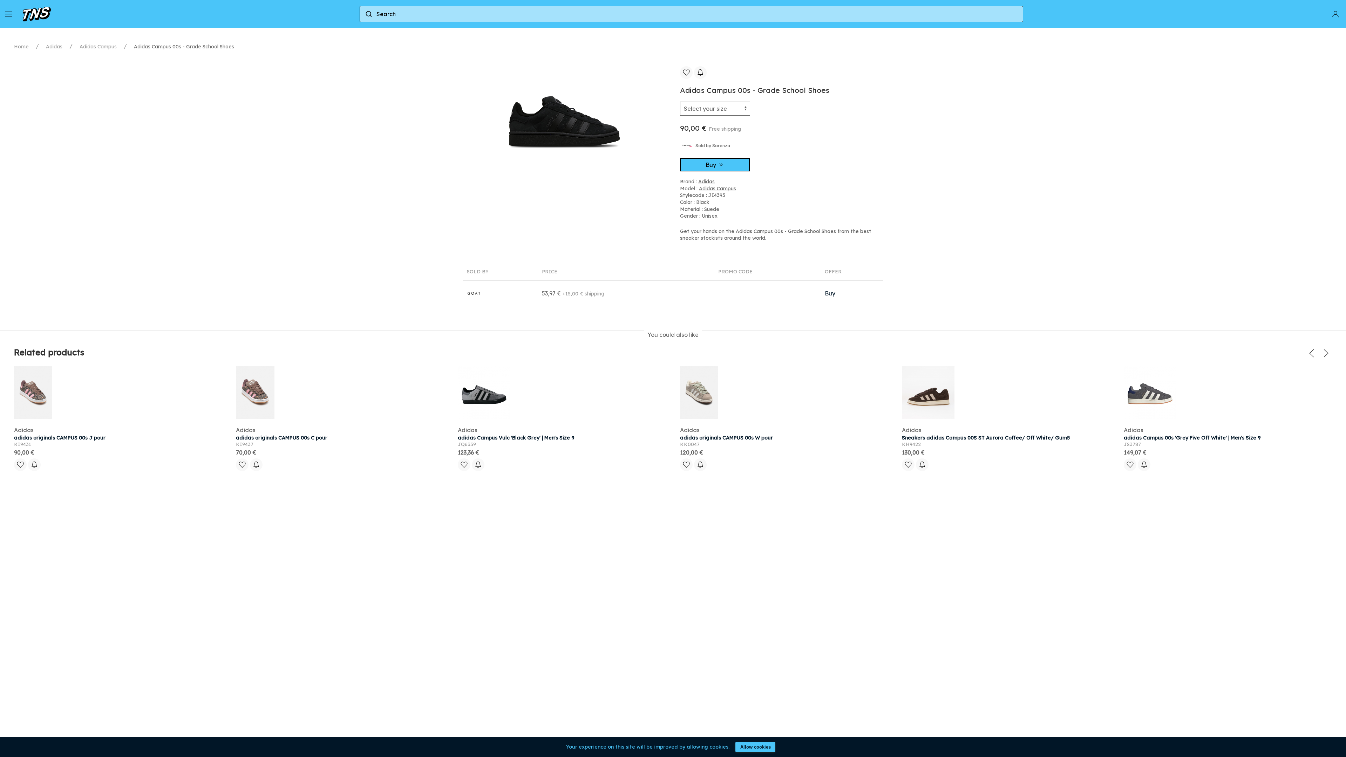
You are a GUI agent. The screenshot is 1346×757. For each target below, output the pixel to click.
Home (21, 46)
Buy (712, 164)
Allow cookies (755, 747)
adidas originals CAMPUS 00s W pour (726, 438)
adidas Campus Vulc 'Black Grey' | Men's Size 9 (516, 438)
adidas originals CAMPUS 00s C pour (281, 438)
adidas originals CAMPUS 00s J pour (60, 438)
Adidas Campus (98, 46)
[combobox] (691, 14)
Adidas (54, 46)
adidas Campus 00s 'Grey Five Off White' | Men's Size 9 (1192, 438)
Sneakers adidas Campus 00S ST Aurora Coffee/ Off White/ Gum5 (986, 438)
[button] (9, 14)
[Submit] (368, 14)
